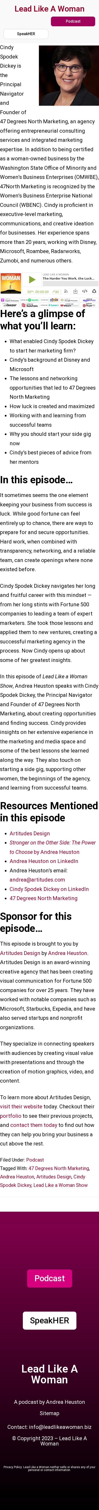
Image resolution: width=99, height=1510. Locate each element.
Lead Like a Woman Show (60, 1185)
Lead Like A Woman (50, 8)
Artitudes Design (30, 833)
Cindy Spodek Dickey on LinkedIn (49, 889)
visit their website (21, 1107)
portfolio (10, 1116)
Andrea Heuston (67, 953)
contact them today (33, 1125)
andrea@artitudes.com (37, 880)
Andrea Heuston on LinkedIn (44, 861)
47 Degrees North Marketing (44, 898)
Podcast (35, 1160)
